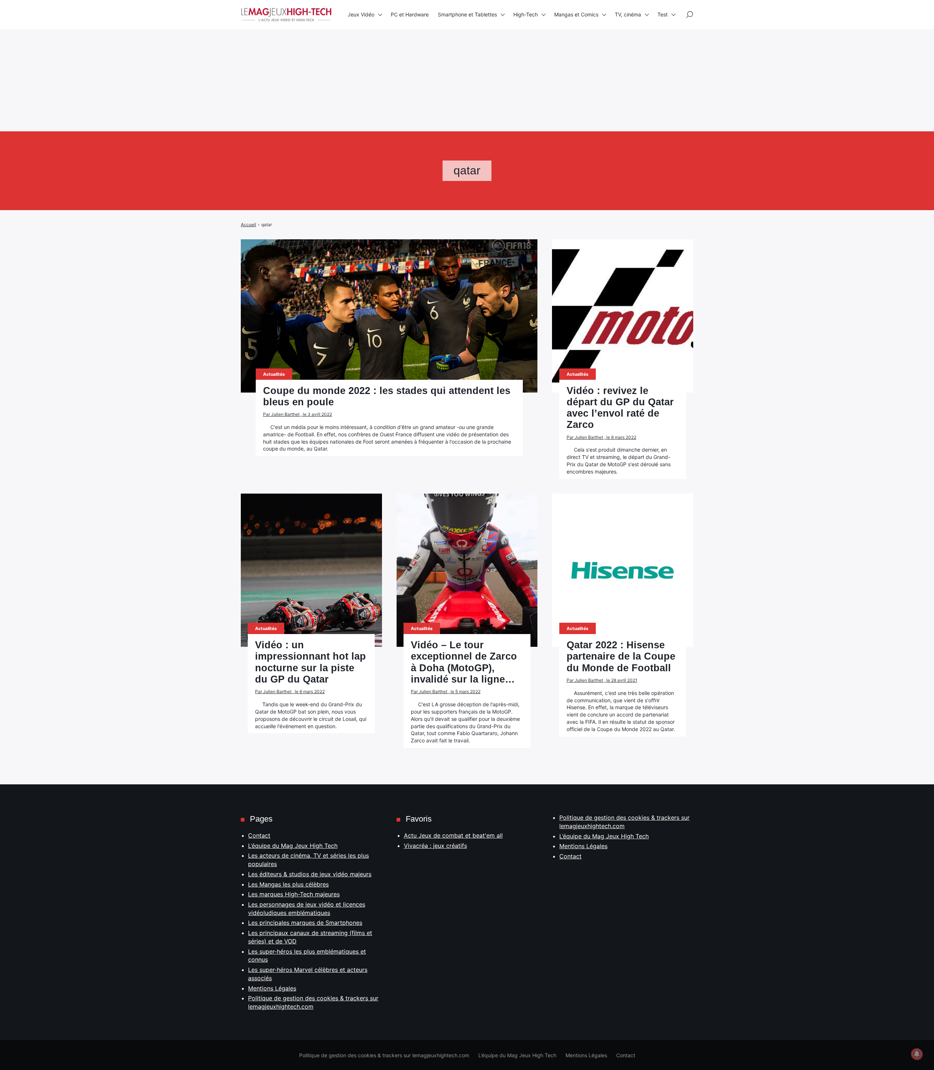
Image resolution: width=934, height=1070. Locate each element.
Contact (259, 835)
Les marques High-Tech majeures (294, 894)
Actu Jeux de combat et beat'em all (453, 835)
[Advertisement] (219, 51)
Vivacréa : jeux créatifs (435, 845)
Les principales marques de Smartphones (305, 922)
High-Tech (525, 14)
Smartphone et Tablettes (467, 14)
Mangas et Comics (576, 14)
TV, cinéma (628, 14)
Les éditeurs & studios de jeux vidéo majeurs (309, 874)
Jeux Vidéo (361, 14)
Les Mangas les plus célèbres (288, 884)
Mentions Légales (272, 988)
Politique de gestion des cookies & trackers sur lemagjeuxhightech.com (384, 1055)
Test (662, 14)
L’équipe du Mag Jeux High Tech (292, 845)
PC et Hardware (410, 14)
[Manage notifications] (917, 1054)
